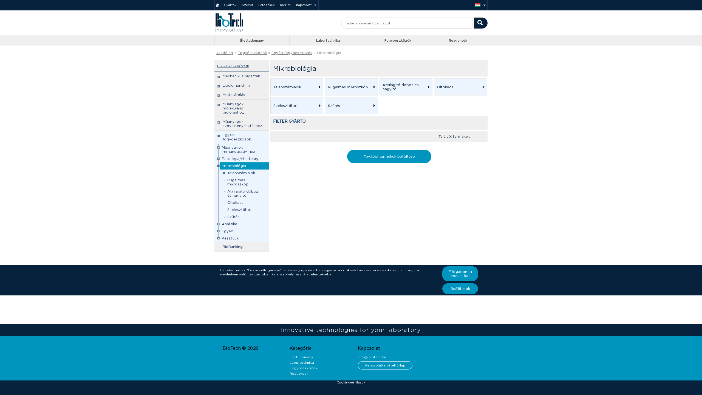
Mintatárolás (234, 95)
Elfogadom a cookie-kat (460, 274)
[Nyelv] (480, 5)
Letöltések (266, 5)
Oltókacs (235, 203)
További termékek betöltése (389, 156)
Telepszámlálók (241, 173)
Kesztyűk (230, 238)
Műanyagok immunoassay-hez (238, 149)
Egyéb (227, 231)
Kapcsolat (304, 5)
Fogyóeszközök (397, 40)
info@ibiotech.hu (372, 357)
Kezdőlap (224, 53)
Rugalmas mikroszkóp (237, 182)
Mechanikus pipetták (241, 76)
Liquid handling (236, 85)
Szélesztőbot (239, 210)
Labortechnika (328, 40)
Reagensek (458, 40)
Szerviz (248, 5)
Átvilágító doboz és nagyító (242, 193)
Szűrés (233, 217)
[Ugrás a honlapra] (229, 31)
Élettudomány (252, 40)
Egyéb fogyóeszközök (291, 53)
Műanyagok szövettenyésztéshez (242, 124)
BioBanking (233, 247)
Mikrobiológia (234, 166)
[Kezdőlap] (218, 5)
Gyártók (230, 5)
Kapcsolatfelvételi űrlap (385, 365)
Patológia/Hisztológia (242, 159)
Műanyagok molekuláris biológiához (233, 108)
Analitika (229, 224)
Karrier (285, 5)
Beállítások (460, 289)
